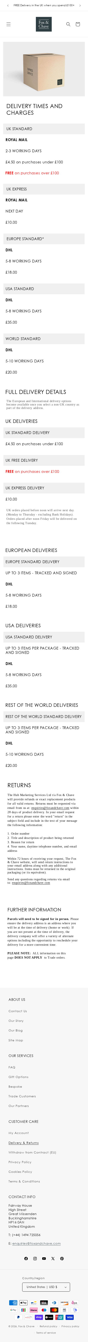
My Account (19, 1133)
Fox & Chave (26, 1326)
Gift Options (18, 1077)
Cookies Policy (20, 1171)
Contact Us (18, 1011)
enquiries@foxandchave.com (50, 808)
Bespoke (15, 1086)
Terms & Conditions (24, 1181)
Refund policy (48, 1326)
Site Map (16, 1040)
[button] (8, 24)
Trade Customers (22, 1096)
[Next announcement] (80, 5)
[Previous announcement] (8, 5)
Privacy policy (70, 1326)
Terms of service (46, 1332)
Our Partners (19, 1106)
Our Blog (16, 1030)
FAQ (12, 1067)
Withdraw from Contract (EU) (32, 1152)
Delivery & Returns (24, 1142)
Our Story (16, 1020)
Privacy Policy (20, 1162)
